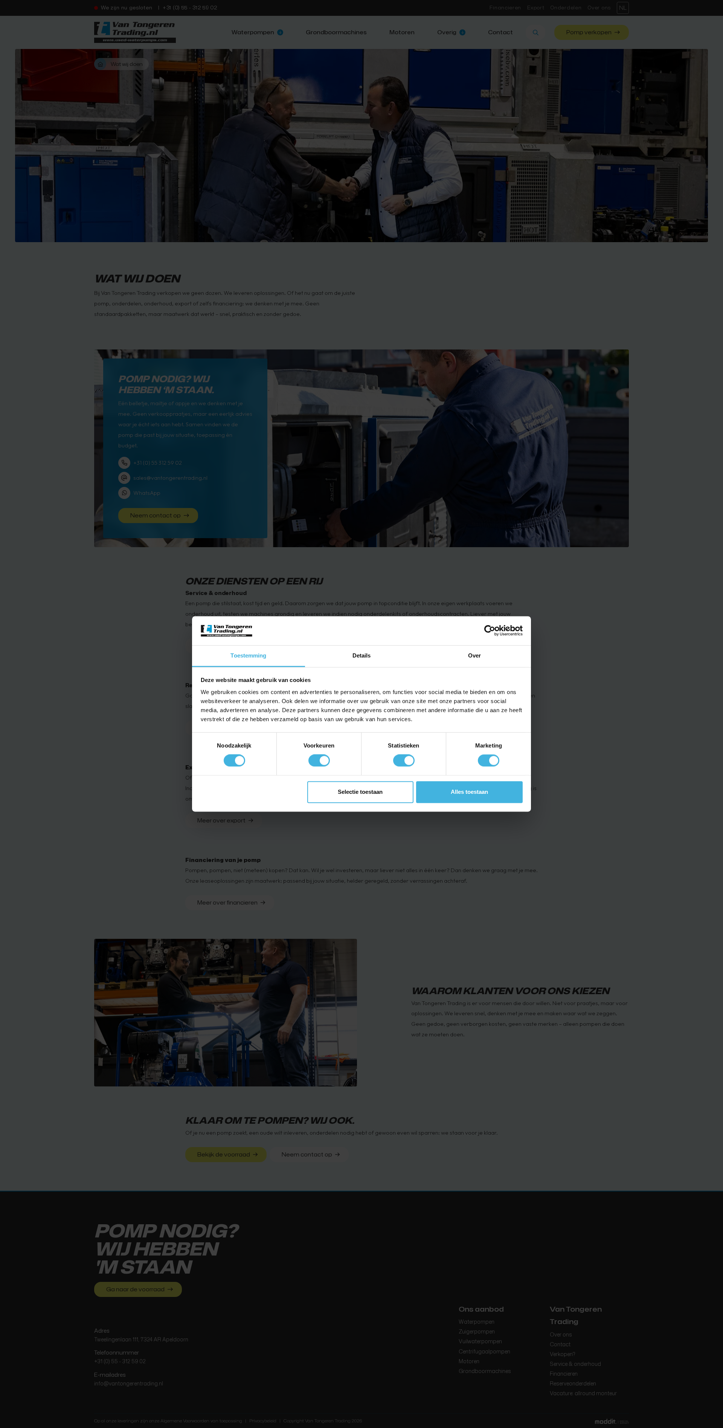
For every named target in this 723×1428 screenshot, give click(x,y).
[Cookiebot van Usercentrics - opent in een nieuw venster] (490, 630)
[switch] (319, 761)
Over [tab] (474, 655)
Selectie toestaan (360, 792)
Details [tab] (361, 655)
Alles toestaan (469, 792)
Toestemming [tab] (248, 655)
